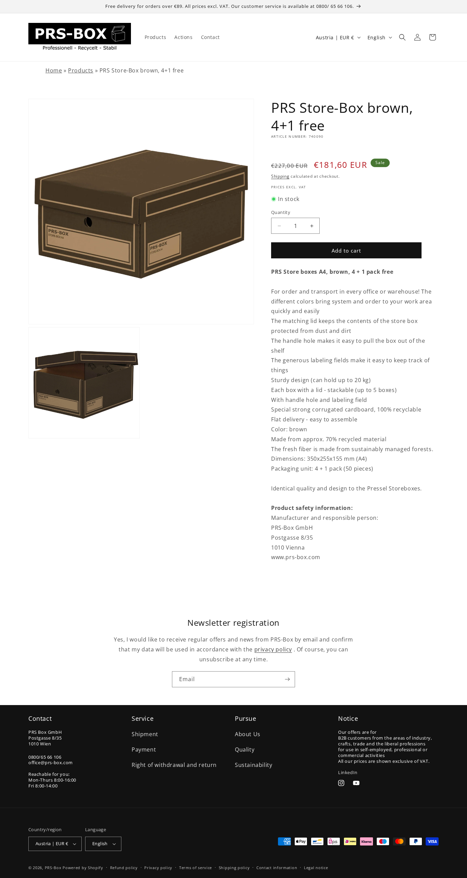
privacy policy (273, 649)
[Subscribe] (287, 679)
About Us (248, 734)
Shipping (280, 176)
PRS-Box (53, 867)
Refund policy (124, 867)
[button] (402, 37)
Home (53, 70)
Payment (144, 749)
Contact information (276, 867)
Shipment (145, 734)
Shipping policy (234, 867)
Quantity (280, 212)
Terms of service (195, 867)
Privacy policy (158, 867)
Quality (244, 749)
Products (80, 70)
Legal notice (316, 867)
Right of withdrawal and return (174, 765)
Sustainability (253, 765)
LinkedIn (348, 772)
